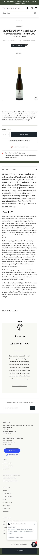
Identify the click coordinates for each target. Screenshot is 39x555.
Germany (6, 40)
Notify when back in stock (19, 140)
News (4, 499)
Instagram (6, 505)
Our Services (7, 496)
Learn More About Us (19, 386)
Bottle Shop (7, 463)
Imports (5, 469)
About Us (6, 490)
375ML (20, 42)
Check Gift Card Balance (11, 475)
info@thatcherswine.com (9, 431)
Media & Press (7, 502)
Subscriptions (8, 466)
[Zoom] (36, 98)
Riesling (13, 40)
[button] (12, 450)
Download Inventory (10, 481)
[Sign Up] (32, 408)
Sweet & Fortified (28, 40)
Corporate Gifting (9, 478)
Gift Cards (6, 472)
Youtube (6, 511)
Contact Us (7, 493)
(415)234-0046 (7, 433)
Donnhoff (19, 26)
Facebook (6, 508)
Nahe (20, 40)
